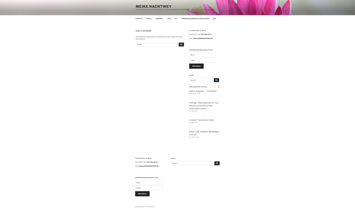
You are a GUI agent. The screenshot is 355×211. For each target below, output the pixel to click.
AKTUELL (149, 18)
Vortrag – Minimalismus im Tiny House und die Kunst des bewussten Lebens (203, 106)
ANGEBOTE (159, 18)
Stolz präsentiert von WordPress (144, 206)
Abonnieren (196, 66)
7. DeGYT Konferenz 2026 (201, 120)
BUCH (169, 18)
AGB (214, 18)
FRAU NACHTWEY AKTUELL (198, 87)
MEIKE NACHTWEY (154, 6)
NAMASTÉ (139, 18)
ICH (176, 18)
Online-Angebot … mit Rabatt (203, 91)
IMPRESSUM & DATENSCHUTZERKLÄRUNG (195, 18)
